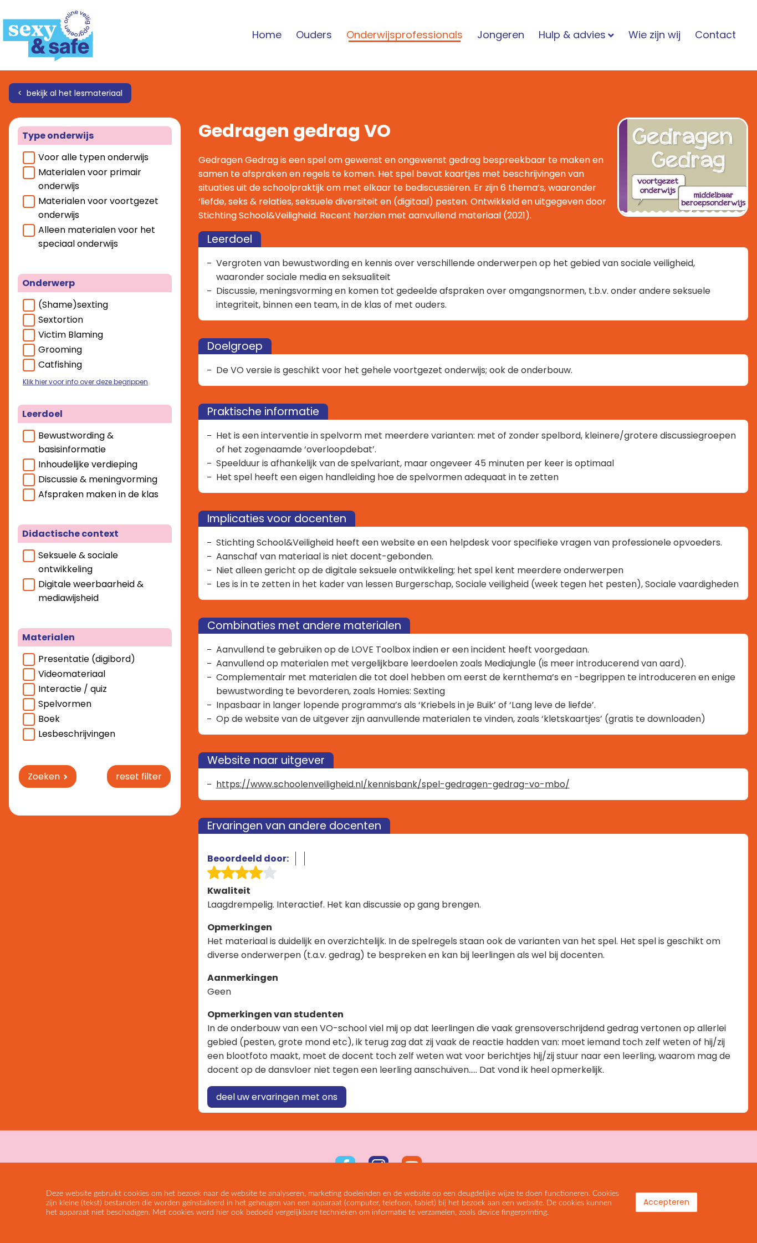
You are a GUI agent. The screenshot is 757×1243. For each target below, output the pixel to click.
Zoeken (44, 776)
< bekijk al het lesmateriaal (70, 93)
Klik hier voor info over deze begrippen (85, 381)
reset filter (139, 776)
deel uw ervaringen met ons (276, 1097)
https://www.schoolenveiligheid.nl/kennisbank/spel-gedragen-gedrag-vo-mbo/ (393, 784)
